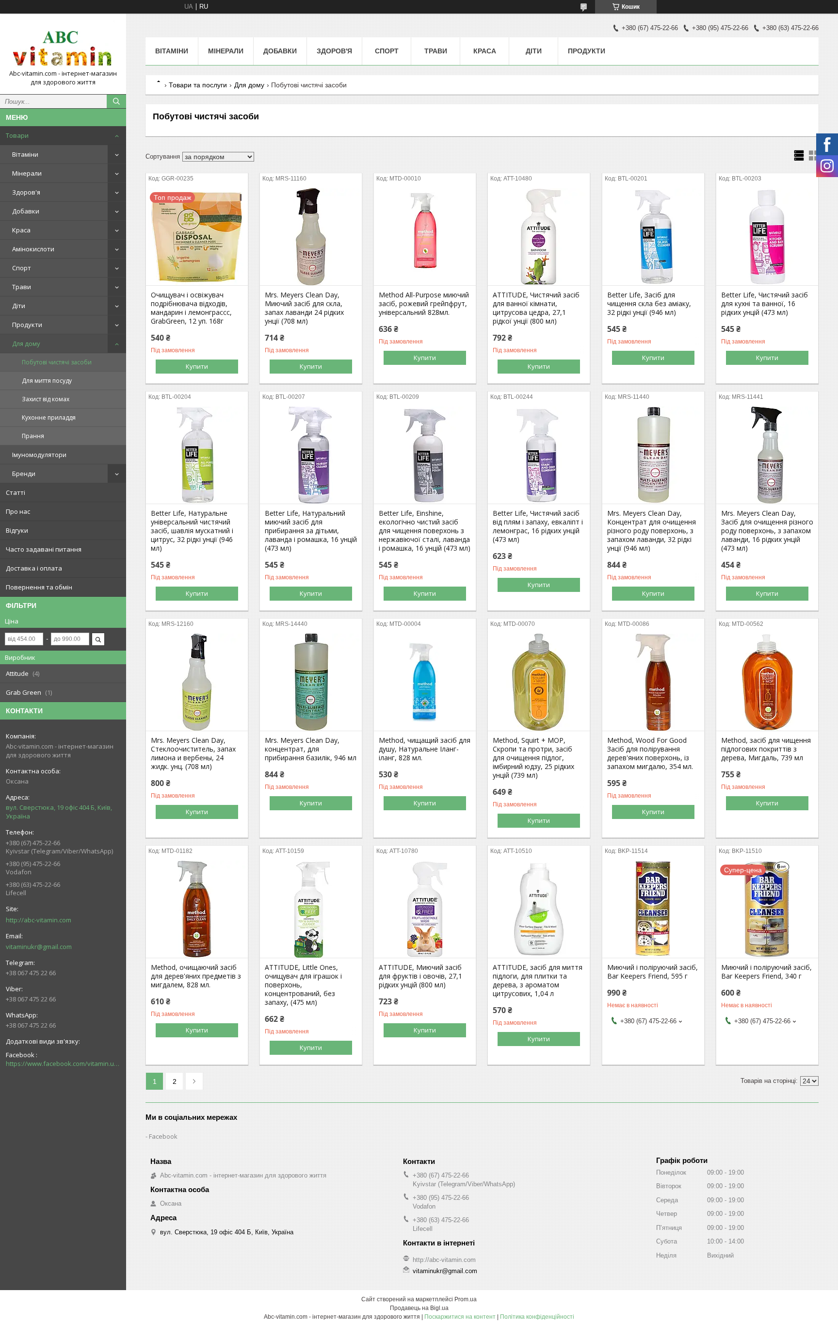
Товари (17, 135)
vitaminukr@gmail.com (39, 946)
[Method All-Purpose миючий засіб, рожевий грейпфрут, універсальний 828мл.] (425, 236)
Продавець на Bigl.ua (419, 1308)
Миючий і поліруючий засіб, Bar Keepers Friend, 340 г (766, 972)
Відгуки (17, 530)
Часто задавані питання (43, 549)
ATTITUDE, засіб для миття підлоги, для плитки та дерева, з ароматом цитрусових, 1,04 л (537, 980)
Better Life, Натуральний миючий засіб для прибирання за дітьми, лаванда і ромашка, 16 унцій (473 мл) (311, 531)
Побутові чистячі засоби (57, 362)
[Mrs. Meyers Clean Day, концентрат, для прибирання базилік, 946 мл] (311, 682)
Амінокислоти (33, 249)
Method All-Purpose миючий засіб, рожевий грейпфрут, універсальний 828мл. (424, 304)
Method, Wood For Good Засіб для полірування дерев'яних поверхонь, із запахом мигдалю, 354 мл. (650, 753)
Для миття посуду (47, 381)
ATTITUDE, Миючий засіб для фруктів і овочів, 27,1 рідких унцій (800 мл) (420, 976)
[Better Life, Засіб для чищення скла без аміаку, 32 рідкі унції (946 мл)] (653, 236)
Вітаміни (25, 154)
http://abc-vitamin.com (38, 920)
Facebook (163, 1136)
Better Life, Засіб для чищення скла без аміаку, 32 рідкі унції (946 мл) (649, 304)
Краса (21, 230)
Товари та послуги (198, 85)
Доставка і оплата (34, 568)
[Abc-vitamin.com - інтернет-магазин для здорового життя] (63, 45)
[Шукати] (116, 101)
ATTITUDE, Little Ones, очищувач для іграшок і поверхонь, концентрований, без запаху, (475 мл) (303, 985)
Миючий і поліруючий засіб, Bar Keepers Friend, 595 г (652, 972)
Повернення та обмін (39, 587)
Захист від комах (45, 399)
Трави (21, 286)
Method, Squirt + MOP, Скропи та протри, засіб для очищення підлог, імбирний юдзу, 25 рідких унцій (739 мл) (533, 758)
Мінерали (27, 173)
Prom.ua (465, 1299)
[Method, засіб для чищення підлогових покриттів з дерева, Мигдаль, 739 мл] (767, 682)
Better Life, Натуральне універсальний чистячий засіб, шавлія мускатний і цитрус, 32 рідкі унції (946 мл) (192, 531)
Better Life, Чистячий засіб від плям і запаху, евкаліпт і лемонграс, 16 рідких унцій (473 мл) (538, 526)
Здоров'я (26, 192)
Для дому (26, 343)
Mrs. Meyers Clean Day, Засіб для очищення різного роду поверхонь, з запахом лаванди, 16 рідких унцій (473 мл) (767, 531)
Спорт (21, 267)
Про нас (18, 511)
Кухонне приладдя (49, 417)
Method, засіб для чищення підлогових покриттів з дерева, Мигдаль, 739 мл (766, 749)
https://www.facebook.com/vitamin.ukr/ (63, 1063)
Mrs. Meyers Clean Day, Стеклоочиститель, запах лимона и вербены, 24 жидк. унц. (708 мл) (193, 753)
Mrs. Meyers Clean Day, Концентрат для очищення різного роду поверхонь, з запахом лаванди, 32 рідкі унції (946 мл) (651, 531)
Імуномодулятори (39, 454)
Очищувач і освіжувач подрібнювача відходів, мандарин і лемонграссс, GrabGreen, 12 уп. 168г (191, 308)
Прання (33, 436)
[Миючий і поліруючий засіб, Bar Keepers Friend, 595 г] (653, 909)
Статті (15, 492)
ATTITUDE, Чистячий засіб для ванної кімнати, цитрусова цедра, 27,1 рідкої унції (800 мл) (536, 308)
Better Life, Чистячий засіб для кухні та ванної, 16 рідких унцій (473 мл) (764, 304)
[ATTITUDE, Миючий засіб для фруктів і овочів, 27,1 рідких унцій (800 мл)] (425, 909)
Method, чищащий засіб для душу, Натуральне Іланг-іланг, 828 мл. (424, 749)
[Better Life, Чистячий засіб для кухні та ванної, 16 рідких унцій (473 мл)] (767, 236)
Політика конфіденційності (537, 1316)
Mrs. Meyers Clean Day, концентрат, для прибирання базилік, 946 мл (310, 749)
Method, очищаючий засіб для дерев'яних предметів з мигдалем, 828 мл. (196, 976)
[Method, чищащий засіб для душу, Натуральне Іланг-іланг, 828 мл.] (425, 682)
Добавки (25, 211)
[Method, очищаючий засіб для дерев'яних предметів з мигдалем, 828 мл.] (197, 909)
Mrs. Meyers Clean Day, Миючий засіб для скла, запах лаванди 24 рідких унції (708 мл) (304, 308)
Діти (18, 305)
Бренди (23, 473)
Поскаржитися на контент (460, 1316)
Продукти (27, 324)
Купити (197, 366)
